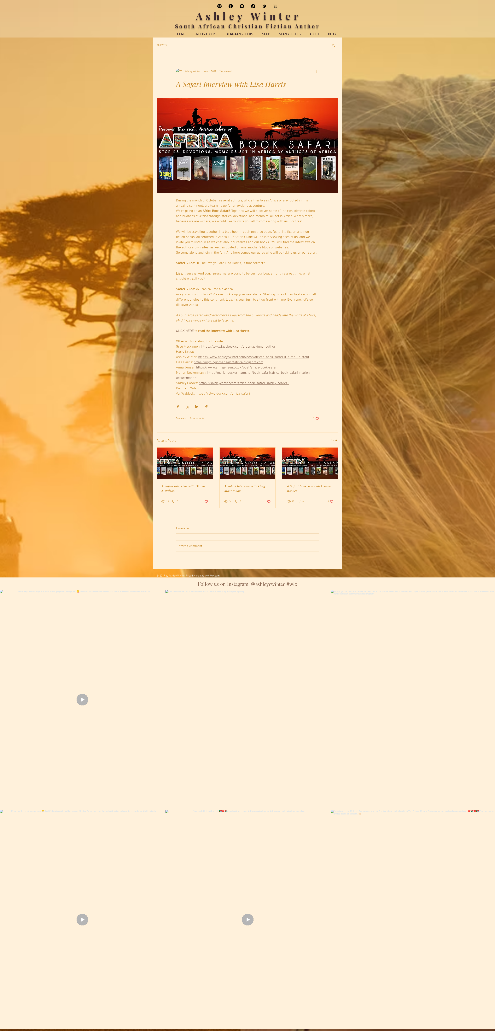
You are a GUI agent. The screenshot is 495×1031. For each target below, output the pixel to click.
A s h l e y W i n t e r (247, 15)
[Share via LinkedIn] (197, 406)
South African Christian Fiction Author (247, 26)
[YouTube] (242, 6)
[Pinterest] (264, 6)
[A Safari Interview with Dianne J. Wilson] (185, 463)
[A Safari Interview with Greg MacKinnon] (248, 463)
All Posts (162, 45)
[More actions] (316, 71)
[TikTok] (253, 6)
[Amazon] (275, 6)
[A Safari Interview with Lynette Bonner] (310, 463)
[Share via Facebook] (178, 406)
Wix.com (215, 575)
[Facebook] (231, 6)
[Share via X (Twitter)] (187, 406)
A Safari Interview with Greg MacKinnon (244, 488)
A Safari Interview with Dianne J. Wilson (183, 488)
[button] (333, 45)
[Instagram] (219, 6)
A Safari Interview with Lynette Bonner (309, 488)
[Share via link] (206, 406)
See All (334, 440)
